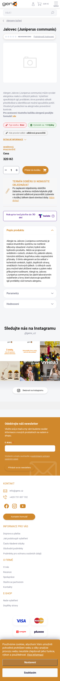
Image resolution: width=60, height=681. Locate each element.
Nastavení (30, 662)
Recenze (7, 572)
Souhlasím (30, 672)
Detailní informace (13, 139)
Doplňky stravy (10, 605)
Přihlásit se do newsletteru (19, 468)
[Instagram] (14, 505)
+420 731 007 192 (19, 497)
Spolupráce (8, 577)
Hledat (53, 13)
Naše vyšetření (10, 600)
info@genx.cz (16, 491)
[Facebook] (6, 505)
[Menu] (56, 4)
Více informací (35, 654)
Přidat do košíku (32, 170)
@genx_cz (30, 333)
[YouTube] (22, 505)
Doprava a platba (11, 533)
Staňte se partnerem (13, 582)
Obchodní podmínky (13, 548)
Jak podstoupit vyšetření (15, 538)
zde (14, 116)
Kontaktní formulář (19, 517)
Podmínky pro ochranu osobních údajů (22, 553)
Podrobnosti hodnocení (44, 37)
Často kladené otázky (13, 543)
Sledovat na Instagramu (33, 390)
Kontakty (7, 587)
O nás (6, 567)
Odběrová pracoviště (9, 148)
